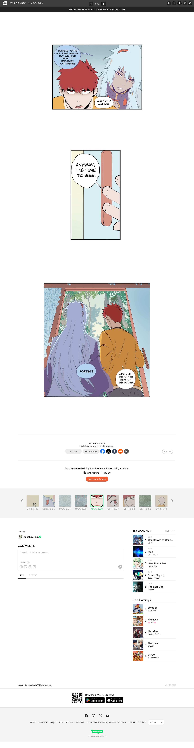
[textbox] (70, 554)
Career (132, 722)
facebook (86, 716)
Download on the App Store (114, 700)
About (32, 722)
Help (52, 722)
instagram (93, 716)
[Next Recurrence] (172, 500)
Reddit (120, 451)
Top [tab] (22, 575)
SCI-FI (168, 531)
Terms (60, 722)
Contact (142, 722)
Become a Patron (97, 479)
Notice (20, 685)
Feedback (43, 722)
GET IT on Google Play (95, 700)
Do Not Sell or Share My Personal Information (106, 722)
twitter (100, 716)
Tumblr (114, 451)
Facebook (179, 3)
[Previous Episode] (91, 4)
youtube (107, 716)
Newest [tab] (33, 575)
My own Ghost (18, 2)
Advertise (80, 722)
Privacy (69, 722)
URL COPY (190, 3)
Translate (169, 3)
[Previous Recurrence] (22, 500)
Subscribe (174, 3)
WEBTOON (5, 3)
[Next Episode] (103, 4)
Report (167, 451)
